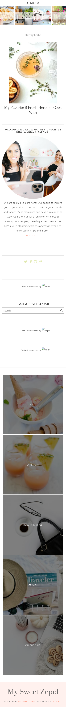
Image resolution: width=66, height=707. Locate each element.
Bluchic (57, 701)
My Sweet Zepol (33, 692)
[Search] (61, 311)
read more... (33, 235)
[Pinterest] (40, 262)
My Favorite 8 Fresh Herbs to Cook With (33, 110)
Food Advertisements (30, 287)
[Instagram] (35, 262)
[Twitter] (25, 262)
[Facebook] (31, 262)
